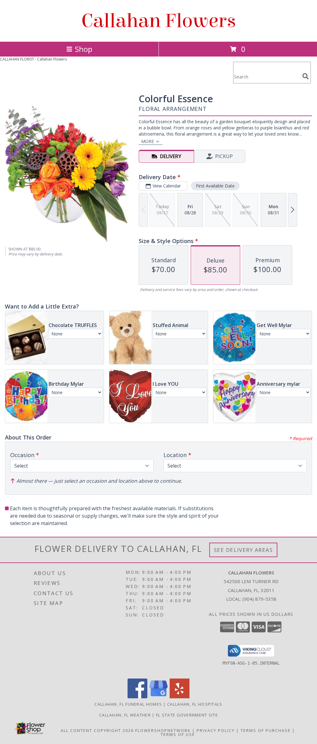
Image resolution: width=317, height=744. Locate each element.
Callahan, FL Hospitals (195, 704)
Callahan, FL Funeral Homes (128, 704)
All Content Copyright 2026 (97, 730)
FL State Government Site (187, 715)
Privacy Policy (216, 730)
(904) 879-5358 (259, 599)
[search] (305, 76)
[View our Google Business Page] (158, 697)
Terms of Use (178, 734)
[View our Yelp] (179, 697)
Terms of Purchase (266, 730)
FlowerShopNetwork (163, 730)
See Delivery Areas (243, 549)
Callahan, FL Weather (125, 715)
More (147, 141)
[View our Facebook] (137, 697)
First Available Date (215, 186)
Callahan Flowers (158, 20)
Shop (83, 49)
